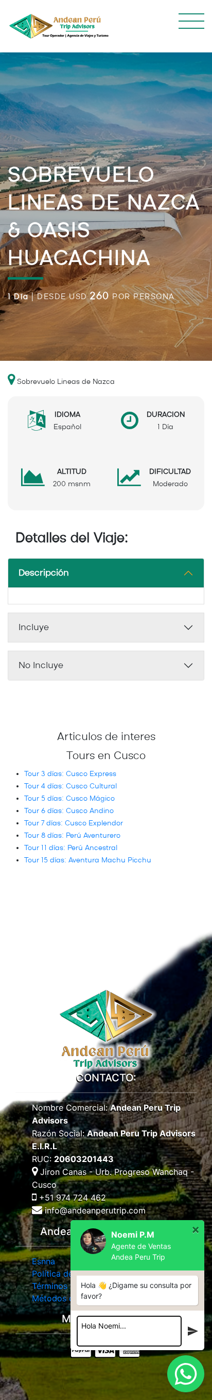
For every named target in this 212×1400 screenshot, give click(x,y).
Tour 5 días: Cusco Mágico (69, 799)
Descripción (44, 573)
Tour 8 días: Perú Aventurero (72, 836)
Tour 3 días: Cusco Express (70, 774)
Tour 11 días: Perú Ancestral (70, 848)
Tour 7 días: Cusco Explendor (73, 823)
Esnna (43, 1261)
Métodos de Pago (66, 1298)
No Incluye (41, 665)
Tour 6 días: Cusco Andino (69, 811)
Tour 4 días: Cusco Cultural (70, 786)
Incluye (34, 627)
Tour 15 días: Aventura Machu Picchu (87, 860)
